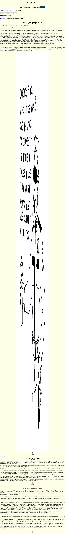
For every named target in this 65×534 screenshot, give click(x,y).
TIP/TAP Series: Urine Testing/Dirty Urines (7, 10)
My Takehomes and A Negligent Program (6, 13)
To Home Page (2, 19)
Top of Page (32, 454)
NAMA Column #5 (3, 16)
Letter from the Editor (3, 15)
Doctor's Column (2, 18)
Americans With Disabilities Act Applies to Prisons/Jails (8, 12)
